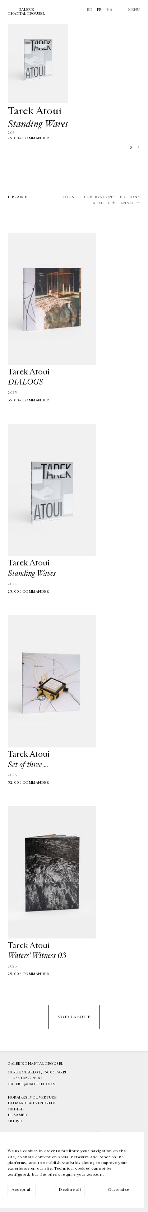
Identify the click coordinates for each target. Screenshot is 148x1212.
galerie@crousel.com (32, 1084)
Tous (68, 197)
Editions (130, 197)
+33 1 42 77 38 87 (27, 1078)
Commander (36, 138)
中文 (109, 10)
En (89, 10)
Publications (99, 197)
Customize (118, 1189)
